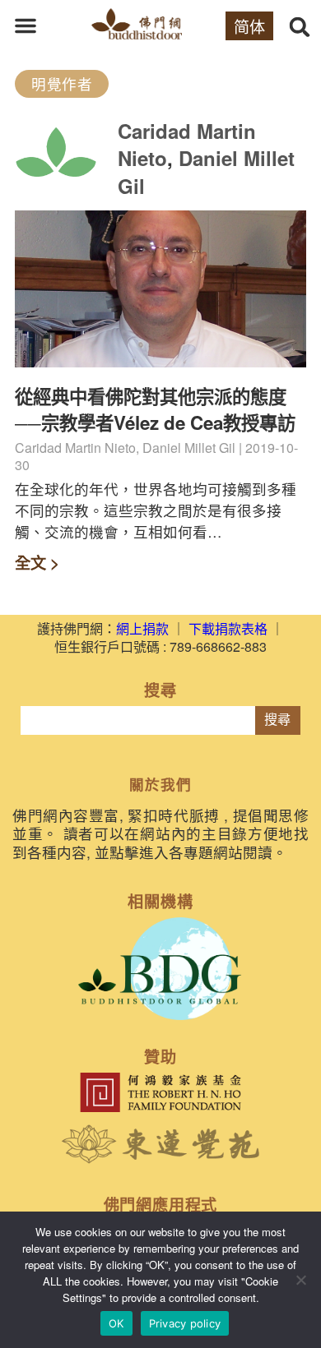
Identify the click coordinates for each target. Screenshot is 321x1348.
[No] (300, 1280)
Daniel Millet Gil (206, 172)
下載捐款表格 (228, 628)
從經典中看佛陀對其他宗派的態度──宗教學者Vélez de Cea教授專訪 (155, 409)
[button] (25, 25)
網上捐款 (142, 628)
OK (116, 1323)
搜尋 (277, 719)
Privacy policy (185, 1323)
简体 (249, 26)
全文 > (37, 562)
